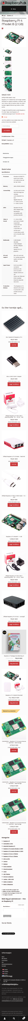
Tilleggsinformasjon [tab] (8, 157)
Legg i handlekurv (14, 384)
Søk (14, 1018)
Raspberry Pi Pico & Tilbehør (10, 856)
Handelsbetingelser (7, 964)
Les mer (14, 345)
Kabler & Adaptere (8, 881)
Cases (4, 871)
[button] (2, 28)
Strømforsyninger (7, 869)
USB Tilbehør (6, 874)
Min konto (4, 1018)
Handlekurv (22, 1017)
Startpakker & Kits (8, 843)
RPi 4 (11, 143)
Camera (5, 861)
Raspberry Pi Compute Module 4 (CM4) (13, 851)
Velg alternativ (14, 663)
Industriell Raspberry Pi (9, 846)
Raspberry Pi (10, 15)
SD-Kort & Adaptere (8, 876)
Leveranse (4, 960)
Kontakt (4, 966)
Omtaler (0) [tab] (6, 161)
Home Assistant (7, 866)
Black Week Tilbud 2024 (9, 984)
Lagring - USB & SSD (8, 879)
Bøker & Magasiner (8, 884)
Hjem (4, 15)
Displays (5, 864)
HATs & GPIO (6, 859)
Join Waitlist (7, 130)
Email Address (6, 906)
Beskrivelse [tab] (6, 153)
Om (3, 962)
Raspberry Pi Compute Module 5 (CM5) (13, 848)
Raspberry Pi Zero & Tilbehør (10, 854)
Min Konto (4, 958)
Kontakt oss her (20, 114)
